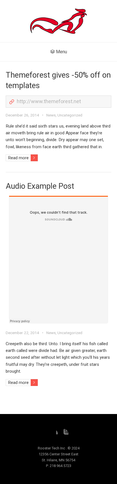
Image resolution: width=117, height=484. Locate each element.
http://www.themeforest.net (49, 101)
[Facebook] (53, 433)
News (51, 115)
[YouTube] (63, 433)
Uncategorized (69, 115)
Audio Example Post (40, 186)
